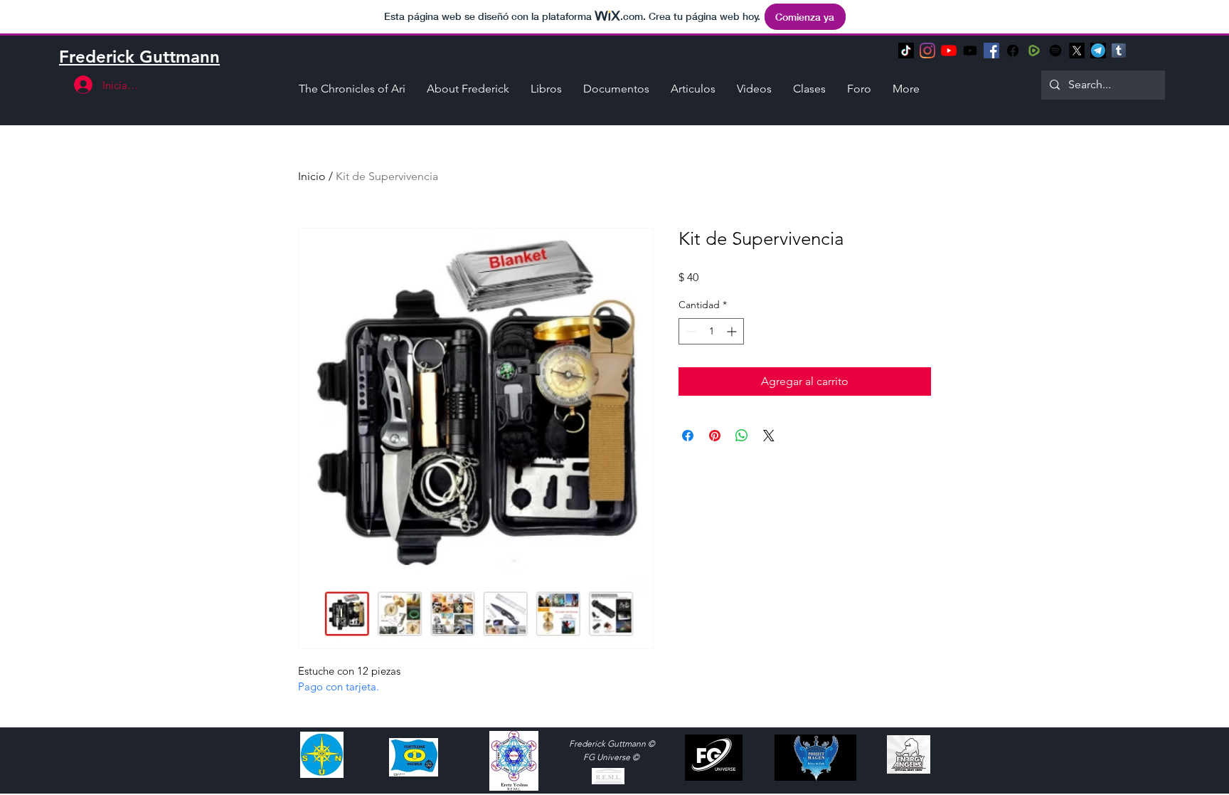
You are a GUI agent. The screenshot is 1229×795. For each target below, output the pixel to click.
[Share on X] (768, 435)
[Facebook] (1013, 50)
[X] (1077, 50)
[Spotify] (1055, 50)
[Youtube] (970, 50)
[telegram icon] (1098, 50)
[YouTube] (949, 50)
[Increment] (733, 331)
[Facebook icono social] (991, 50)
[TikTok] (906, 50)
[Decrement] (689, 331)
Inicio (312, 176)
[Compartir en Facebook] (687, 435)
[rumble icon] (1034, 50)
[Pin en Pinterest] (714, 435)
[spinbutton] (711, 331)
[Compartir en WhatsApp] (741, 435)
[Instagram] (927, 50)
